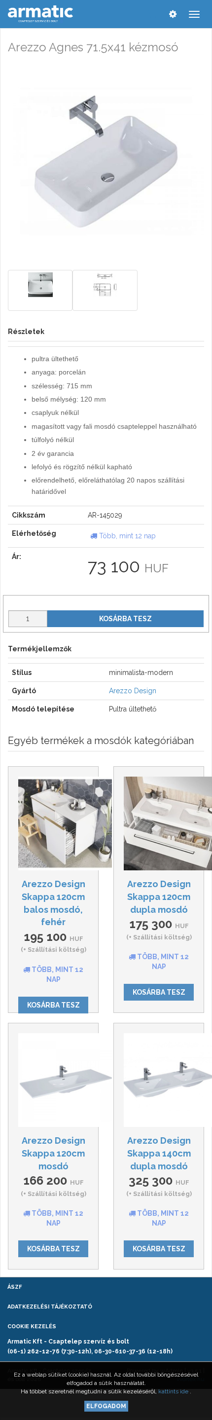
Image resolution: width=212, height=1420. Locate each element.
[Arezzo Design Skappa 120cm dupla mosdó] (159, 823)
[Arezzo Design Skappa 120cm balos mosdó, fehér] (53, 823)
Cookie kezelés (31, 1326)
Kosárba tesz (125, 619)
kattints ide (174, 1391)
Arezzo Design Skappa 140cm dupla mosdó (159, 1153)
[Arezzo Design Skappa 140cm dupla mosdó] (159, 1080)
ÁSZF (14, 1287)
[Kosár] (152, 14)
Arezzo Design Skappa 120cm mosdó (53, 1153)
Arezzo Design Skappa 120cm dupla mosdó (159, 896)
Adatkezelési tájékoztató (49, 1307)
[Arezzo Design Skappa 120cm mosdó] (53, 1080)
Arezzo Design (132, 691)
